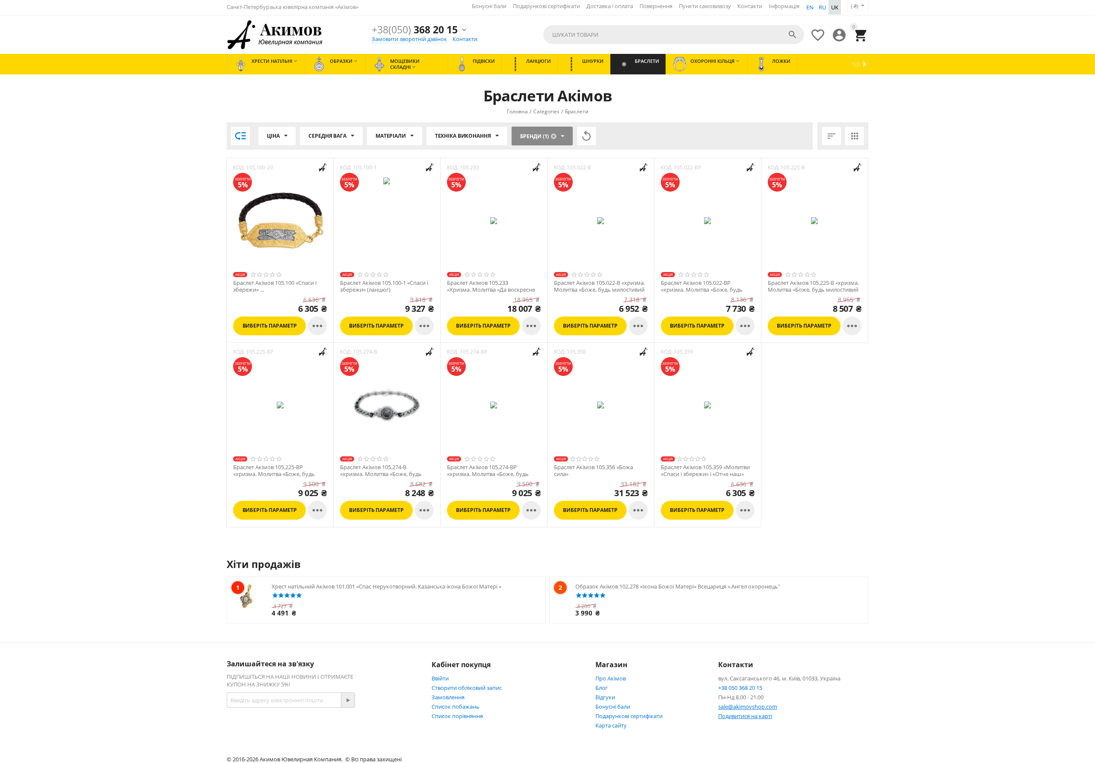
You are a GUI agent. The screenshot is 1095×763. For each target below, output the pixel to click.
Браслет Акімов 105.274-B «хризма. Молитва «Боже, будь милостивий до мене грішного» (382, 474)
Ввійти (440, 678)
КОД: (239, 167)
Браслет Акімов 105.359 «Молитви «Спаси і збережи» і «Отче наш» (705, 470)
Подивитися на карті (745, 716)
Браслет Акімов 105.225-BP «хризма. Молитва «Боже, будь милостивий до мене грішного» (275, 474)
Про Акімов (610, 678)
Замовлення (448, 697)
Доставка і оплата (609, 6)
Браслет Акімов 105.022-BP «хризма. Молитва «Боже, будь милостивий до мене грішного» (703, 290)
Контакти (749, 6)
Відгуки (605, 697)
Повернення (655, 6)
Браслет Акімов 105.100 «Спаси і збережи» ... (275, 286)
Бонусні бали (489, 6)
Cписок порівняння (457, 716)
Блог (601, 688)
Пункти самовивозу (705, 6)
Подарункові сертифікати (546, 6)
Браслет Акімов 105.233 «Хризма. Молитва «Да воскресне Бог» (491, 290)
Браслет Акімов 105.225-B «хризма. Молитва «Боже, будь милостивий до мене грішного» (813, 290)
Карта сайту (611, 725)
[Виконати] (348, 700)
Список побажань (455, 706)
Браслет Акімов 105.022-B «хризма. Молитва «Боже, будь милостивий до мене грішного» (599, 290)
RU (822, 7)
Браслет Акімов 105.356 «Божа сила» (593, 470)
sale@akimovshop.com (747, 706)
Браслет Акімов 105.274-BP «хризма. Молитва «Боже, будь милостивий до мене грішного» (489, 474)
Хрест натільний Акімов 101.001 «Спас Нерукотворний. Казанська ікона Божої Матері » (386, 586)
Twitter (392, 730)
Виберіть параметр (270, 325)
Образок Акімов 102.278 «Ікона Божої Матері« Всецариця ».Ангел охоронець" (677, 586)
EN (810, 7)
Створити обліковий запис (467, 688)
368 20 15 (415, 30)
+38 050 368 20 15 (740, 688)
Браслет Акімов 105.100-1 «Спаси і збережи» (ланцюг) (384, 286)
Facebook (337, 730)
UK (834, 7)
